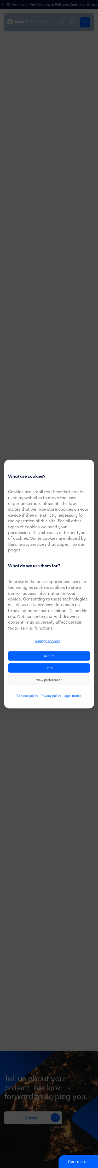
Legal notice (73, 695)
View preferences (49, 679)
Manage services (47, 641)
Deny (49, 668)
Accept (49, 656)
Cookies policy (27, 695)
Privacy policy (51, 695)
